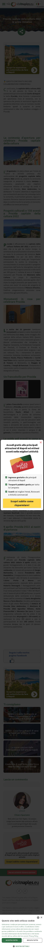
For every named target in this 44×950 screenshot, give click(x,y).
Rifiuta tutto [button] (32, 940)
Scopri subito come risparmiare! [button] (22, 503)
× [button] (41, 917)
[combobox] (38, 917)
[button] (22, 946)
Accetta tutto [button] (12, 940)
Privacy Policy (33, 936)
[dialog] (22, 932)
